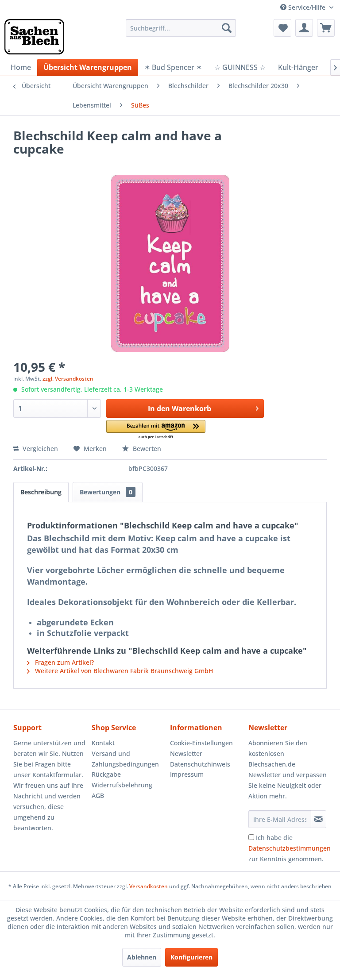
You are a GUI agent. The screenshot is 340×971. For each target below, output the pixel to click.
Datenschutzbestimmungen (289, 848)
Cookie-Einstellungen (201, 743)
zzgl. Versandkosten (67, 378)
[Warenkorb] (326, 28)
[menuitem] (181, 28)
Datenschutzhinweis (200, 764)
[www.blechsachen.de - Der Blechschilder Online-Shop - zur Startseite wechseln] (34, 36)
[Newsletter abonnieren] (318, 819)
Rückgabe (106, 774)
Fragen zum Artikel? (63, 662)
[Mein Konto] (304, 28)
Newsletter (186, 753)
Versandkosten (148, 886)
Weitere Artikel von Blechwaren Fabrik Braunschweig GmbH (123, 671)
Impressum (187, 774)
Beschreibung (41, 492)
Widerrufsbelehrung (122, 785)
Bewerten (146, 448)
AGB (98, 795)
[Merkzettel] (282, 28)
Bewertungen (106, 492)
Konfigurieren (191, 957)
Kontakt (103, 743)
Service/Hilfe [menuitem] (306, 7)
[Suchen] (226, 28)
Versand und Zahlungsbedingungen (125, 758)
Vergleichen (39, 448)
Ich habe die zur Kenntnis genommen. (289, 848)
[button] (156, 430)
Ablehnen (141, 957)
